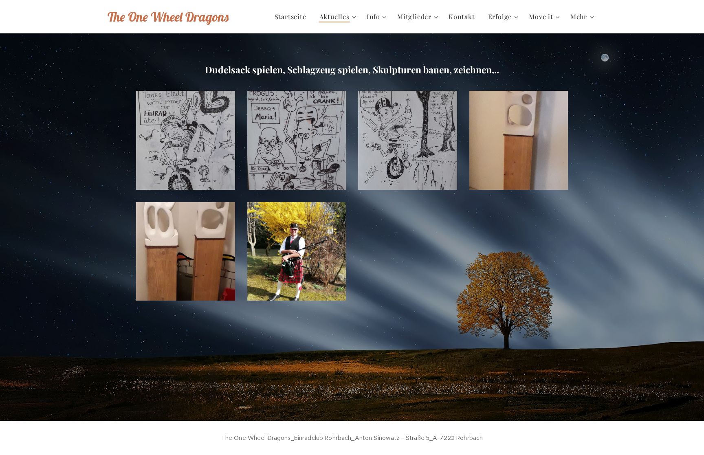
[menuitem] (293, 17)
